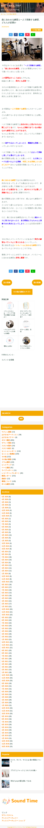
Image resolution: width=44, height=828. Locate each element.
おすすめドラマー (8, 437)
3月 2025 (5, 535)
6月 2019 (5, 724)
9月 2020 (5, 683)
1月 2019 (5, 738)
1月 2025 (5, 540)
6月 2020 (5, 691)
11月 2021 (5, 645)
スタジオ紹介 (7, 448)
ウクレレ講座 (7, 432)
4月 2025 (5, 532)
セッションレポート (9, 451)
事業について (7, 481)
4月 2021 (5, 664)
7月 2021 (5, 656)
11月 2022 (5, 612)
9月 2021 (5, 650)
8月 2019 (5, 719)
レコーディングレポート (11, 473)
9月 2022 (5, 617)
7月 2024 (5, 557)
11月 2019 (5, 711)
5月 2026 (5, 497)
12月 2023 (5, 576)
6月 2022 (5, 626)
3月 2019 (5, 733)
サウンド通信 (7, 443)
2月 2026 (5, 505)
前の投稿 (37, 282)
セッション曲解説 (8, 454)
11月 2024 (5, 546)
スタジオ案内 (7, 446)
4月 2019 (5, 730)
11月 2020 (5, 678)
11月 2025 (5, 513)
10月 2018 (5, 746)
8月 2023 (5, 587)
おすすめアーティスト (10, 435)
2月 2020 (5, 702)
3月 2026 (5, 502)
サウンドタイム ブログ (11, 6)
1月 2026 (5, 508)
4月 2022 (5, 631)
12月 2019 (5, 708)
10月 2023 (5, 582)
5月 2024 (5, 562)
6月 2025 (5, 527)
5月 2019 (5, 727)
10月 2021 (5, 648)
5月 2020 (5, 694)
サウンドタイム (7, 815)
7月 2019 (5, 722)
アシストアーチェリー (10, 818)
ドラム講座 (6, 462)
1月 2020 (5, 705)
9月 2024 (5, 551)
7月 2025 (5, 524)
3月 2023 (5, 601)
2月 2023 (5, 604)
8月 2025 (5, 521)
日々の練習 (6, 484)
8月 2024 (5, 554)
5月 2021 (5, 661)
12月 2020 (5, 675)
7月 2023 (5, 590)
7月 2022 (5, 623)
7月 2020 (5, 689)
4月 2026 (5, 499)
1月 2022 (5, 639)
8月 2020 (5, 686)
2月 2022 (5, 637)
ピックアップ (7, 465)
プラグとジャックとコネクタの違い (24, 770)
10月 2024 (5, 549)
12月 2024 (5, 543)
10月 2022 (5, 615)
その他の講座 (36, 30)
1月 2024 (5, 573)
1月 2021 (5, 672)
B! (21, 34)
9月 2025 (5, 519)
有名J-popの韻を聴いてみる (21, 781)
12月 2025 (5, 510)
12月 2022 (5, 609)
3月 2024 (5, 568)
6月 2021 (5, 658)
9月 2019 (5, 716)
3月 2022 (5, 634)
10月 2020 (5, 680)
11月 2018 (5, 744)
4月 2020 (5, 697)
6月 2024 (5, 560)
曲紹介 (4, 478)
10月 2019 (5, 713)
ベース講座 (6, 467)
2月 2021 (5, 669)
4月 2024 (5, 565)
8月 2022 (5, 620)
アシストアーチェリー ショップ (13, 821)
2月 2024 (5, 571)
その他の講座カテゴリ (22, 292)
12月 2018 (5, 741)
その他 (4, 456)
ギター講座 (6, 440)
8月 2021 (5, 653)
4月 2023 (5, 598)
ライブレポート (7, 470)
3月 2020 (5, 700)
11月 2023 (5, 579)
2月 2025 (5, 538)
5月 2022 (5, 628)
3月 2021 (5, 667)
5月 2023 (5, 595)
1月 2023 (5, 606)
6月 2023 (5, 593)
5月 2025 (5, 530)
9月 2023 (5, 584)
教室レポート (7, 476)
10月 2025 (5, 516)
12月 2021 (5, 642)
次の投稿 (6, 282)
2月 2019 (5, 735)
